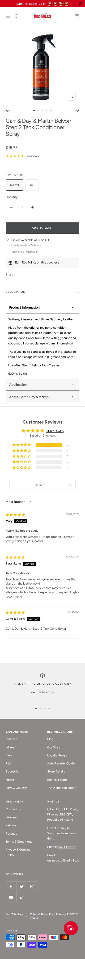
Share (9, 274)
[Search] (17, 16)
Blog (50, 739)
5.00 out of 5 (55, 431)
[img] (15, 515)
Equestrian (13, 771)
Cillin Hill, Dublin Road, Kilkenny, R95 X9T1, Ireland (54, 916)
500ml (14, 185)
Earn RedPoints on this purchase (37, 262)
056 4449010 (66, 847)
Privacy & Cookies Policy (18, 852)
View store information (24, 251)
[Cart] (77, 16)
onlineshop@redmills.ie (63, 860)
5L (32, 185)
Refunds (11, 833)
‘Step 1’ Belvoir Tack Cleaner (40, 365)
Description (16, 291)
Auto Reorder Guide (61, 763)
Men (9, 755)
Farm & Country (16, 787)
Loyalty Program (58, 755)
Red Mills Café (57, 779)
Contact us (13, 809)
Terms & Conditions (19, 841)
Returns (11, 825)
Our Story (53, 747)
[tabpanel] (42, 346)
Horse (10, 779)
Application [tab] (18, 385)
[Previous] (8, 110)
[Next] (77, 110)
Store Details (56, 771)
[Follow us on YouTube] (11, 897)
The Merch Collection (61, 787)
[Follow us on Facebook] (11, 886)
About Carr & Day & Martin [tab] (29, 397)
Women (11, 747)
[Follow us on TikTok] (21, 897)
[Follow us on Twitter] (21, 886)
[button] (22, 445)
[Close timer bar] (80, 4)
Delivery (11, 817)
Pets (9, 763)
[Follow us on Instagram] (32, 886)
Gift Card (12, 739)
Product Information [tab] (24, 308)
